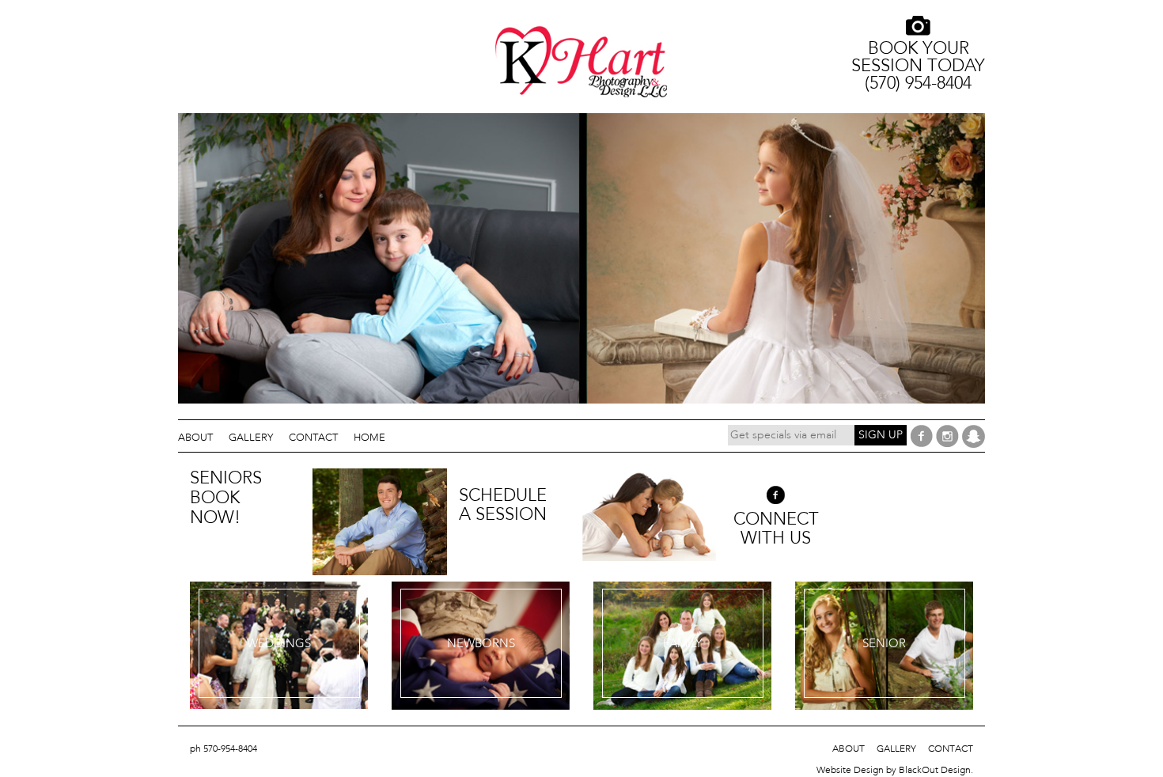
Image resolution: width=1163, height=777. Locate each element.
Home (369, 437)
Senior (884, 643)
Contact (313, 437)
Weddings (279, 643)
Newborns (481, 643)
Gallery (251, 437)
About (195, 437)
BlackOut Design (935, 769)
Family (683, 643)
